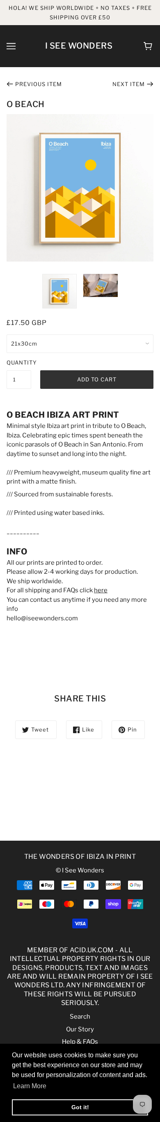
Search (80, 1016)
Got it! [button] (80, 1107)
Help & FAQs (80, 1041)
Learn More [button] (29, 1085)
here (100, 590)
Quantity (19, 362)
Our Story (80, 1029)
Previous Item (38, 84)
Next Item (128, 84)
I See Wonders (79, 46)
